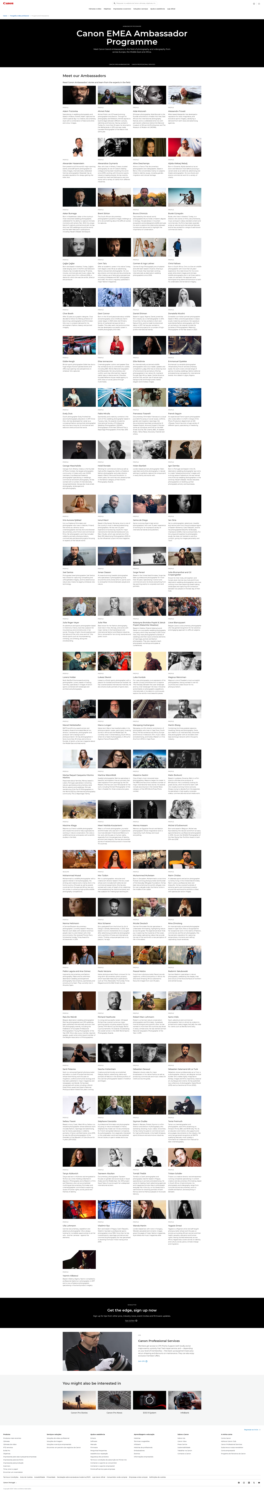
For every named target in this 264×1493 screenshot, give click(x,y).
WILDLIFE (66, 872)
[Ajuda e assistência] (165, 9)
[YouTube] (259, 1483)
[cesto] (259, 3)
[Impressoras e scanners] (132, 9)
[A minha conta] (254, 3)
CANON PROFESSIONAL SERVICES (143, 64)
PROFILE (65, 107)
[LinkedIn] (249, 1483)
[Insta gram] (244, 1483)
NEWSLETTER (132, 1305)
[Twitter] (254, 1483)
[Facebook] (239, 1483)
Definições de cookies (157, 1477)
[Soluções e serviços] (149, 9)
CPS (139, 1335)
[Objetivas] (112, 9)
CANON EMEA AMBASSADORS (119, 64)
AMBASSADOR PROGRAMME (132, 26)
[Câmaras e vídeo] (102, 9)
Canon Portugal (9, 1483)
